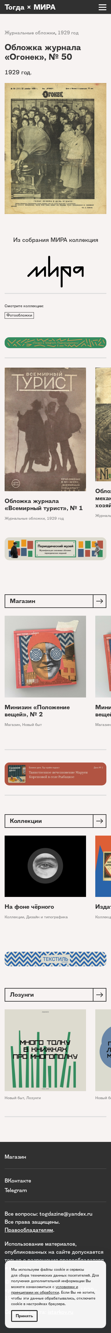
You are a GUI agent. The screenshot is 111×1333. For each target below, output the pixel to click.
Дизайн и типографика (47, 917)
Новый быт (32, 724)
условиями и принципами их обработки (44, 1289)
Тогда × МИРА (30, 7)
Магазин (12, 724)
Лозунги (33, 1097)
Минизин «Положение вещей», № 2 (37, 711)
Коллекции (14, 917)
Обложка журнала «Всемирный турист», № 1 (44, 504)
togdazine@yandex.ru (65, 1213)
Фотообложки (19, 315)
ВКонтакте (18, 1180)
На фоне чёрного (29, 907)
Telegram (16, 1190)
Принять (24, 1316)
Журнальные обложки (30, 32)
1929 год (68, 32)
